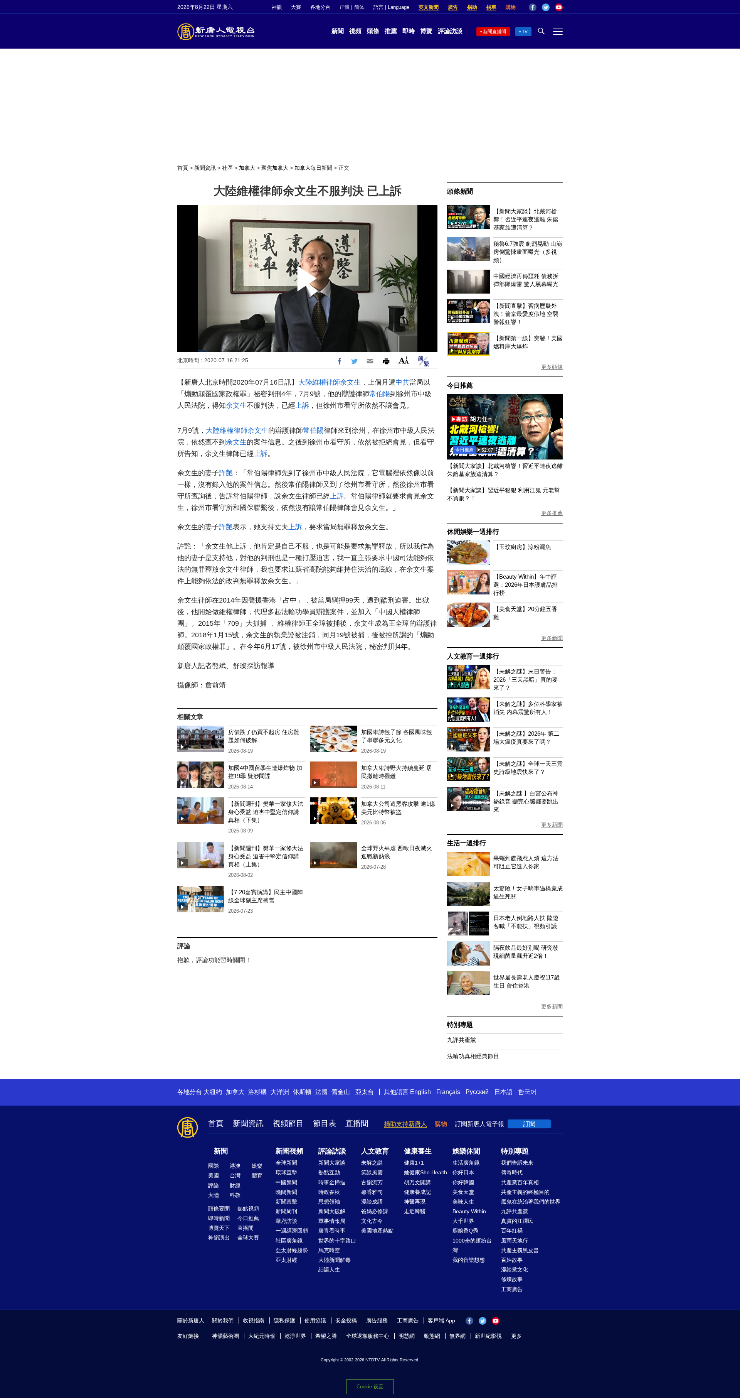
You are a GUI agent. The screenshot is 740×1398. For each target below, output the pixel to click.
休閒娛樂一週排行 (473, 531)
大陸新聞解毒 (334, 1260)
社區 (227, 168)
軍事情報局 (331, 1221)
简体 (359, 7)
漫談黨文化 (514, 1269)
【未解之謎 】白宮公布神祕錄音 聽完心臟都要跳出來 (525, 801)
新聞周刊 (286, 1211)
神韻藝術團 (225, 1336)
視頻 (355, 31)
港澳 (235, 1166)
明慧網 (407, 1336)
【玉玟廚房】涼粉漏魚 (522, 547)
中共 (402, 382)
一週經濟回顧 (292, 1230)
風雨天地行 (514, 1241)
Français (448, 1092)
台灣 (235, 1175)
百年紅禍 (512, 1230)
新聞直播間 (494, 31)
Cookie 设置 (370, 1387)
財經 (235, 1185)
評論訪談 (450, 31)
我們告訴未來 (517, 1163)
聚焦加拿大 (274, 168)
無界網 (457, 1336)
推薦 (391, 31)
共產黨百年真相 (520, 1182)
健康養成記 (417, 1192)
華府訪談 (286, 1221)
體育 (257, 1175)
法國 (321, 1092)
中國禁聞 (286, 1182)
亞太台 (364, 1092)
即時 (408, 31)
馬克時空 (329, 1250)
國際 (213, 1166)
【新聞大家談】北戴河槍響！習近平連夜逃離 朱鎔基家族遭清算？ (525, 219)
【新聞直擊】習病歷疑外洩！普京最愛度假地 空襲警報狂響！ (525, 313)
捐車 (491, 7)
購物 (511, 7)
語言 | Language (391, 7)
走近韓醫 (415, 1211)
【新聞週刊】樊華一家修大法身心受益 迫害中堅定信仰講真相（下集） (265, 811)
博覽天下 (219, 1228)
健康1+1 (414, 1163)
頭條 (373, 31)
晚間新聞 (286, 1192)
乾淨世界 (295, 1336)
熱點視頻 (248, 1209)
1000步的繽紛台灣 (472, 1245)
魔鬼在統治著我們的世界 (530, 1202)
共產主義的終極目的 (525, 1192)
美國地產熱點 (377, 1230)
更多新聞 (552, 638)
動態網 (432, 1336)
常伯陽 (379, 394)
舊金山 (340, 1092)
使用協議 (315, 1320)
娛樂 (257, 1166)
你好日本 (463, 1172)
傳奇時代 (512, 1172)
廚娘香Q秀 (465, 1230)
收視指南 (253, 1320)
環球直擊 (286, 1172)
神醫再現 (415, 1202)
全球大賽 (248, 1237)
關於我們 (223, 1320)
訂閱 (529, 1124)
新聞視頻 (289, 1151)
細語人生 (329, 1269)
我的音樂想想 (468, 1260)
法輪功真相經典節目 (473, 1056)
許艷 (226, 473)
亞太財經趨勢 (292, 1250)
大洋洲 (280, 1092)
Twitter (546, 7)
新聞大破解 (331, 1211)
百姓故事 (512, 1260)
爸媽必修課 (374, 1211)
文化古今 (372, 1221)
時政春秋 (329, 1192)
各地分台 (320, 7)
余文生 (350, 382)
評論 (213, 1185)
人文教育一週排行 (473, 656)
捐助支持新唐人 (405, 1124)
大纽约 (213, 1092)
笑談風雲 (372, 1172)
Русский (477, 1092)
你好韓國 (463, 1182)
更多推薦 (552, 513)
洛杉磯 (257, 1092)
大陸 (213, 1195)
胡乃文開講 (417, 1182)
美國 (213, 1175)
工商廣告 (512, 1289)
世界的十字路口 (337, 1241)
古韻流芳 (372, 1182)
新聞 (337, 31)
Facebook (532, 7)
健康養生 (418, 1151)
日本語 (503, 1092)
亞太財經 (286, 1260)
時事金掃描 (331, 1182)
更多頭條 (552, 367)
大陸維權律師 (319, 382)
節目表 (324, 1123)
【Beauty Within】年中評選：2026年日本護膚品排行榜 (525, 584)
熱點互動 (329, 1172)
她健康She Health (425, 1172)
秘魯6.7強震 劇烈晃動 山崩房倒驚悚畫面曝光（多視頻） (527, 251)
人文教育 (375, 1151)
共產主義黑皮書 (520, 1250)
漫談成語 (372, 1202)
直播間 (356, 1123)
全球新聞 (286, 1163)
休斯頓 (302, 1092)
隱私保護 (284, 1320)
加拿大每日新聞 (313, 168)
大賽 (296, 7)
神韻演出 (219, 1237)
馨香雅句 (372, 1192)
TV (525, 31)
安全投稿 (346, 1320)
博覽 (426, 31)
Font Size (403, 360)
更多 (516, 1336)
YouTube (559, 7)
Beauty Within (469, 1211)
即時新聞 (219, 1218)
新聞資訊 (205, 168)
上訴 (302, 405)
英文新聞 (429, 7)
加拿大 (247, 168)
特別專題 (460, 1024)
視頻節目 (288, 1123)
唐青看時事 (331, 1230)
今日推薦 (460, 385)
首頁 (182, 168)
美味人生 (463, 1202)
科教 (235, 1195)
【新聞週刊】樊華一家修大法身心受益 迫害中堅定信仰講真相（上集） (265, 856)
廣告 (453, 7)
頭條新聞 (460, 191)
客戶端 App (441, 1320)
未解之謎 (372, 1163)
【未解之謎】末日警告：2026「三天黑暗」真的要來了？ (525, 679)
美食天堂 (463, 1192)
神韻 (277, 7)
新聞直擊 (286, 1202)
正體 (345, 7)
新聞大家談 (331, 1163)
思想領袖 (329, 1202)
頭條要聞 (219, 1209)
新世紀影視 (488, 1336)
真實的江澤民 (517, 1221)
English (420, 1092)
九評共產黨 (461, 1040)
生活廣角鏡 (465, 1163)
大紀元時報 (261, 1336)
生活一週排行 (466, 843)
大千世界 (463, 1221)
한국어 (527, 1092)
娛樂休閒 (466, 1151)
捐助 (472, 7)
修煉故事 (512, 1279)
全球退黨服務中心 (367, 1336)
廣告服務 (377, 1320)
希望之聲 (326, 1336)
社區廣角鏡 (289, 1241)
